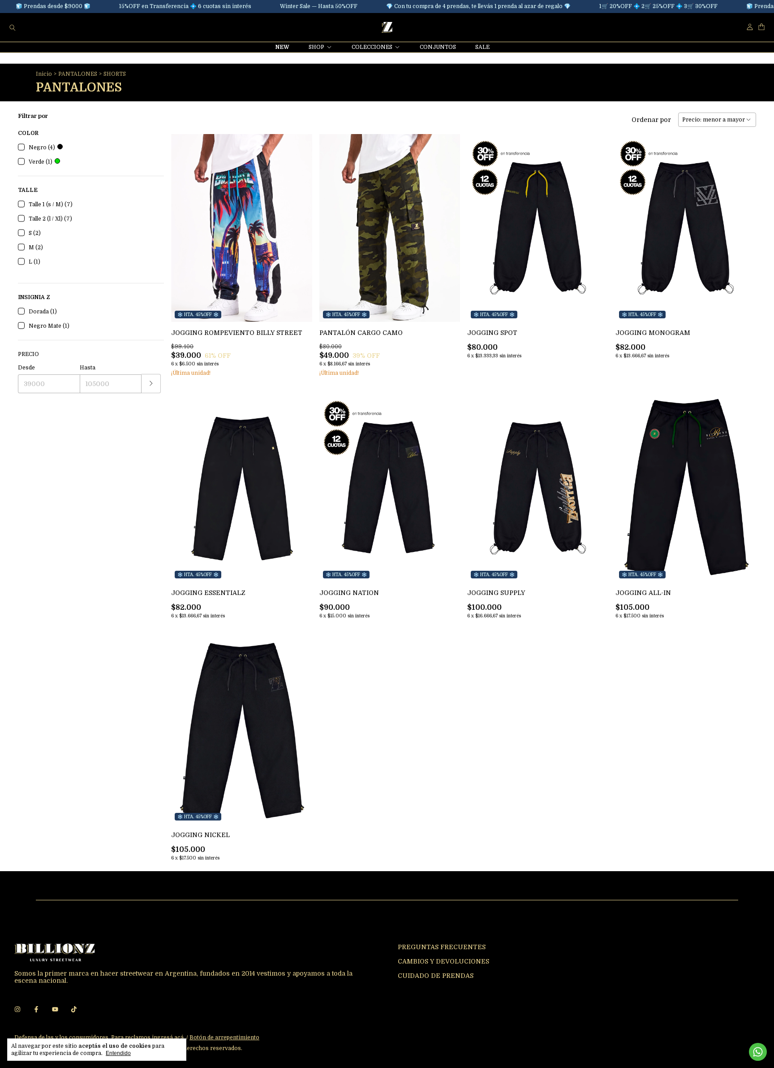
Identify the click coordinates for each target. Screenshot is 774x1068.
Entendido (118, 1053)
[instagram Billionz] (17, 1009)
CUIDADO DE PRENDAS (435, 975)
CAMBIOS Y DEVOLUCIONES (443, 961)
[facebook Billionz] (36, 1009)
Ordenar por (651, 119)
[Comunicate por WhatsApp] (758, 1052)
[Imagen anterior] (184, 222)
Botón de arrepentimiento (224, 1037)
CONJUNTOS (438, 47)
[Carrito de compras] (761, 27)
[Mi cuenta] (749, 27)
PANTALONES (77, 74)
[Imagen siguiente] (298, 222)
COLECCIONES (372, 47)
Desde (26, 368)
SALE (482, 47)
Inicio (44, 74)
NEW (282, 47)
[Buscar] (12, 27)
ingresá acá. (168, 1037)
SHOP (316, 47)
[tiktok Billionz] (74, 1009)
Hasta (87, 368)
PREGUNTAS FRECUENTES (442, 947)
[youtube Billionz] (55, 1009)
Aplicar (151, 383)
